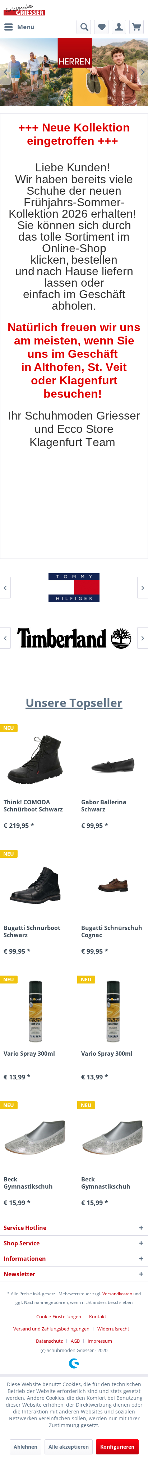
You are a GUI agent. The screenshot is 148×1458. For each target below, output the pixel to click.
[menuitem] (19, 27)
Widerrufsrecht (113, 1328)
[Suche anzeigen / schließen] (84, 27)
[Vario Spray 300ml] (35, 1011)
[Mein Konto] (119, 27)
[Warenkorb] (136, 27)
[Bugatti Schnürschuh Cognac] (112, 885)
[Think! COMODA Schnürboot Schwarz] (35, 760)
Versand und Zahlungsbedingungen (51, 1328)
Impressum (100, 1341)
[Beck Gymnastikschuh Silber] (35, 1137)
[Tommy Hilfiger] (74, 587)
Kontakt (97, 1316)
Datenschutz (49, 1341)
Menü (25, 27)
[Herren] (74, 72)
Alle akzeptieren (68, 1446)
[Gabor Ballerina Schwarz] (112, 760)
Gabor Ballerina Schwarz (103, 806)
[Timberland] (74, 638)
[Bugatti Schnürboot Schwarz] (35, 885)
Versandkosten (117, 1294)
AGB (75, 1341)
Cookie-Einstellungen (58, 1316)
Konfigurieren (117, 1446)
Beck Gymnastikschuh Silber (28, 1183)
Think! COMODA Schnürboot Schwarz (33, 806)
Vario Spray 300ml (29, 1053)
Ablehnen (25, 1446)
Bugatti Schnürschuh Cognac (111, 931)
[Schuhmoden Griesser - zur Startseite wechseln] (24, 10)
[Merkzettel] (101, 27)
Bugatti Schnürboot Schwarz (32, 931)
